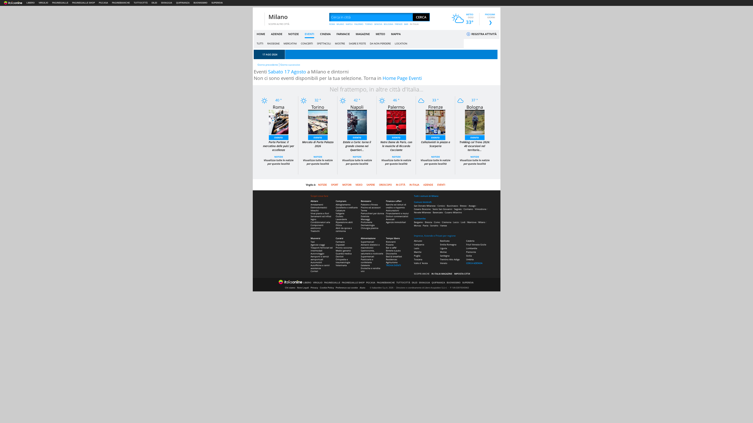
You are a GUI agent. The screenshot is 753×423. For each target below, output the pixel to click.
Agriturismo (392, 262)
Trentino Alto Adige (450, 259)
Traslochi (315, 231)
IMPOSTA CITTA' (462, 273)
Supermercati (367, 241)
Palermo (396, 107)
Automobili (316, 262)
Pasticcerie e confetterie (367, 261)
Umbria (470, 259)
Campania (419, 244)
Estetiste (365, 216)
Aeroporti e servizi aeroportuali (320, 258)
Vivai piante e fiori (320, 213)
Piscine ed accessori (371, 207)
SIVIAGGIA (166, 3)
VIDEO (359, 184)
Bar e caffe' (391, 247)
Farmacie (340, 241)
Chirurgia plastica (369, 228)
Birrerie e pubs (393, 250)
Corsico (441, 205)
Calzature (340, 210)
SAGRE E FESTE (357, 43)
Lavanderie (341, 219)
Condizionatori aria (320, 222)
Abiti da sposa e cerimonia (344, 229)
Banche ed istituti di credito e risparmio (396, 206)
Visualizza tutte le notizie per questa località (279, 161)
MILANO (340, 24)
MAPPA (396, 34)
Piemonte (471, 251)
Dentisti (340, 256)
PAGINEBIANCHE (121, 3)
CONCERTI (307, 43)
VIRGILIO (43, 3)
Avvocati (390, 219)
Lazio (416, 248)
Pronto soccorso (344, 247)
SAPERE (370, 184)
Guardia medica (344, 253)
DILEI (154, 3)
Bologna (475, 107)
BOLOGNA (388, 24)
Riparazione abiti (344, 222)
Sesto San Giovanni (442, 209)
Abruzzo (418, 240)
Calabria (470, 240)
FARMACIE (343, 34)
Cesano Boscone (422, 209)
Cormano (468, 209)
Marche (417, 251)
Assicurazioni (392, 210)
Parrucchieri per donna (372, 213)
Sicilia (469, 255)
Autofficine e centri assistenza (320, 267)
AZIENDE (276, 34)
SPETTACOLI (324, 43)
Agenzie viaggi (318, 244)
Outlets (339, 216)
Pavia (425, 225)
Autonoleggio (317, 253)
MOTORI (346, 184)
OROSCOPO (385, 184)
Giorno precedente (267, 64)
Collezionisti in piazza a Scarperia (435, 144)
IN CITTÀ (400, 184)
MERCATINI (290, 43)
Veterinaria (341, 265)
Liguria (443, 248)
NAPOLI (349, 24)
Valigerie (340, 213)
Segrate (458, 209)
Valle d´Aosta (421, 263)
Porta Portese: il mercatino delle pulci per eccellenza (278, 146)
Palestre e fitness (369, 204)
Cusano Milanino (453, 212)
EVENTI (309, 34)
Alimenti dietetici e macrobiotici (370, 246)
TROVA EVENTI (393, 265)
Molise (443, 251)
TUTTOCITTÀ (141, 3)
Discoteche (391, 253)
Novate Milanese (422, 212)
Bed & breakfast (394, 256)
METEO (380, 34)
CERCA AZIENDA (474, 263)
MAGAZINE (363, 34)
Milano (278, 17)
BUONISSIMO (200, 3)
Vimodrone (480, 209)
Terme (364, 210)
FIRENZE (399, 24)
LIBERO (30, 3)
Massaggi (365, 219)
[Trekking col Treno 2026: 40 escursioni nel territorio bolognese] (475, 121)
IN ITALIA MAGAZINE (441, 273)
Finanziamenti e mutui (397, 213)
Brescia (428, 222)
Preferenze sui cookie (347, 288)
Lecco (456, 222)
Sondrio (434, 225)
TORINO (369, 24)
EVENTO (278, 137)
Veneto (443, 263)
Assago (472, 205)
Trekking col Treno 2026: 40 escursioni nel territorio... (474, 146)
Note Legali (303, 288)
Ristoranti (391, 241)
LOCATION (401, 43)
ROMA (332, 24)
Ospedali (340, 244)
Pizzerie (390, 244)
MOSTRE (340, 43)
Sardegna (444, 255)
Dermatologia (368, 225)
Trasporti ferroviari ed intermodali (322, 249)
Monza (417, 225)
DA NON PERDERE (380, 43)
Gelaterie (365, 265)
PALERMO (358, 24)
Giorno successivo (290, 64)
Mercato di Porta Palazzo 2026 (318, 144)
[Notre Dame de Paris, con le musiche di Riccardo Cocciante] (396, 121)
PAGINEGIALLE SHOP (83, 3)
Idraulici (315, 210)
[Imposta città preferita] (259, 17)
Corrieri (314, 271)
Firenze (435, 107)
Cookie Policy (327, 288)
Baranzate (438, 212)
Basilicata (444, 240)
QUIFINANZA (183, 3)
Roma (278, 107)
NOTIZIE (293, 34)
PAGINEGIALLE (60, 3)
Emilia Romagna (448, 244)
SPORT (334, 184)
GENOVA (378, 24)
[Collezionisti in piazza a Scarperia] (435, 121)
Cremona (446, 222)
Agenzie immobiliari (396, 222)
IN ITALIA (414, 24)
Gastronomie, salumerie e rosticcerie (372, 252)
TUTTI (260, 43)
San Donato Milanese (425, 205)
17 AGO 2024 (269, 54)
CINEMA (325, 34)
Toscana (418, 259)
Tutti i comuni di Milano (426, 195)
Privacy (314, 288)
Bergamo (418, 222)
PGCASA (103, 3)
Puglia (417, 255)
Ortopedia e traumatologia (343, 261)
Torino (317, 107)
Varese (443, 225)
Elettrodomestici (319, 207)
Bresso (463, 205)
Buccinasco (452, 205)
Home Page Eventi (402, 78)
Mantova (471, 222)
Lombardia (471, 248)
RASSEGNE (273, 43)
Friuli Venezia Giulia (476, 244)
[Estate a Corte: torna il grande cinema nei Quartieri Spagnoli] (357, 121)
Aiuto (362, 288)
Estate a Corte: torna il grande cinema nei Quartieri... (357, 146)
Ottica (339, 225)
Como (437, 222)
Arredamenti (317, 204)
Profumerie (366, 222)
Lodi (463, 222)
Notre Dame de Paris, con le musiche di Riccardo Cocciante (396, 146)
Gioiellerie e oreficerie (347, 207)
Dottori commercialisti (397, 216)
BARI (406, 24)
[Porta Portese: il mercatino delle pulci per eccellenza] (278, 122)
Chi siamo (290, 288)
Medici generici (343, 250)
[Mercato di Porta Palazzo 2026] (318, 121)
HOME (261, 34)
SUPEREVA (217, 3)
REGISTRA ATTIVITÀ (484, 34)
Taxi (313, 241)
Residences (391, 259)
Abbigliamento (343, 204)
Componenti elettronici (317, 227)
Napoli (357, 107)
